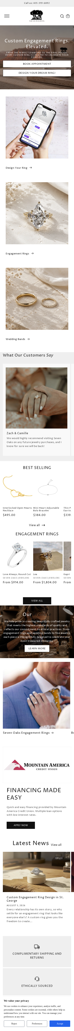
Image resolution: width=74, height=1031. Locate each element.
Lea (35, 574)
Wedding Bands (15, 339)
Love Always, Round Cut (17, 574)
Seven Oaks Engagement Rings (26, 733)
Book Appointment (37, 64)
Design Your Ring (16, 168)
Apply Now (21, 825)
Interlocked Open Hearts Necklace (17, 509)
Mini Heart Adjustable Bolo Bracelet (46, 509)
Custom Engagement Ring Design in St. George (35, 899)
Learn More (37, 648)
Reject (14, 1023)
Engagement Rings (17, 253)
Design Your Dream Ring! (37, 73)
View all (35, 525)
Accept (60, 1023)
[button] (7, 16)
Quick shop (17, 567)
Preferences (37, 1023)
